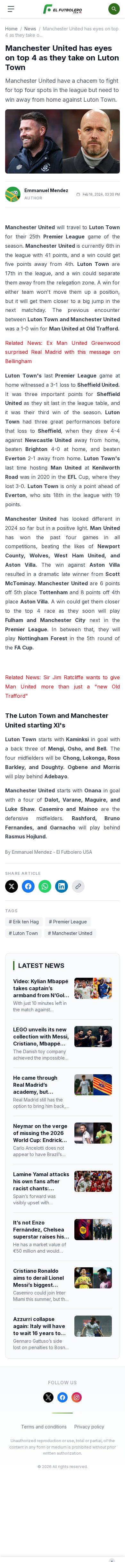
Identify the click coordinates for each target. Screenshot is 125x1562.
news (30, 28)
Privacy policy (89, 1426)
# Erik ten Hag (24, 921)
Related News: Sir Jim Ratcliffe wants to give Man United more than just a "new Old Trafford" (62, 686)
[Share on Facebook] (28, 886)
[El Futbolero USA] (63, 9)
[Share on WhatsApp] (44, 886)
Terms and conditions (44, 1426)
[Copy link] (78, 886)
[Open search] (114, 9)
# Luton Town (23, 933)
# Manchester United (70, 933)
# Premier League (68, 921)
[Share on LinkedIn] (61, 886)
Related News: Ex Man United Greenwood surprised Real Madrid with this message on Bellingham (62, 352)
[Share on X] (11, 886)
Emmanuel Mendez (46, 190)
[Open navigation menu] (11, 9)
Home (11, 28)
